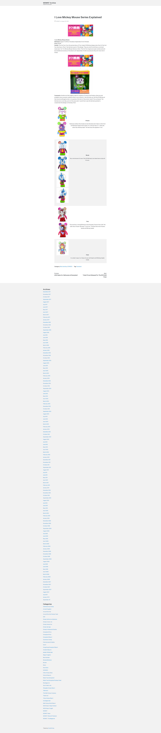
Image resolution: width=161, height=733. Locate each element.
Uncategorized (46, 700)
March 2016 (46, 345)
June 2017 (45, 307)
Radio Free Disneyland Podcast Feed (52, 680)
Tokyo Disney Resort (48, 698)
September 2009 (47, 528)
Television (45, 690)
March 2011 (46, 482)
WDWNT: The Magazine (49, 718)
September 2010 (47, 498)
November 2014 (47, 383)
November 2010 (47, 492)
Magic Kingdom (47, 655)
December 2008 (47, 551)
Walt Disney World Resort (49, 703)
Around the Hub (47, 611)
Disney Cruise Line (47, 621)
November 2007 (47, 584)
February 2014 (46, 403)
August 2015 (46, 363)
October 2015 (46, 358)
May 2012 (45, 447)
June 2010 (45, 505)
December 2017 (47, 291)
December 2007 (47, 582)
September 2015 (47, 360)
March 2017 (46, 314)
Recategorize (46, 683)
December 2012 (47, 431)
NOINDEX (69, 266)
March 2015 (46, 373)
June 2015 (45, 365)
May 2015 (45, 368)
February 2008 (46, 576)
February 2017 (46, 317)
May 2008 (45, 569)
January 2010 (46, 518)
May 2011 (45, 477)
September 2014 (47, 388)
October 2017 (46, 296)
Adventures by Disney (48, 606)
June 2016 (45, 337)
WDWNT (58, 21)
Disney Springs (47, 627)
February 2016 (46, 347)
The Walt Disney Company (49, 693)
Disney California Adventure (50, 619)
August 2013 (46, 414)
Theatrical (45, 695)
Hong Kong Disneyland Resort (50, 647)
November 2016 (47, 324)
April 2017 (45, 312)
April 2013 (45, 421)
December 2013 (47, 406)
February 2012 (46, 454)
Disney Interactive (47, 624)
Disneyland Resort (47, 637)
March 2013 (46, 424)
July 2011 (45, 472)
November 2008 (47, 554)
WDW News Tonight (48, 708)
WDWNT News (46, 713)
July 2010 (45, 503)
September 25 (46, 599)
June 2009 (45, 536)
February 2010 (46, 515)
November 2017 (47, 294)
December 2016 (47, 322)
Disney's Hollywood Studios (50, 629)
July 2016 (45, 335)
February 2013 (46, 426)
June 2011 (45, 475)
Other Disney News (47, 672)
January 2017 (46, 319)
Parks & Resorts (47, 675)
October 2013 (46, 408)
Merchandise (63, 266)
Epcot (44, 644)
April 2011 (45, 480)
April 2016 (45, 342)
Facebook (79, 266)
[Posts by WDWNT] (55, 21)
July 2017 (45, 304)
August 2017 (46, 302)
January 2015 (46, 378)
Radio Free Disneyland (48, 677)
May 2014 (45, 396)
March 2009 (46, 543)
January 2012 (46, 457)
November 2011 (46, 462)
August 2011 (46, 470)
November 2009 (47, 523)
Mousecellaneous (47, 660)
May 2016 (45, 340)
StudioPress (51, 728)
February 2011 (46, 485)
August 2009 (46, 531)
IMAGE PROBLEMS (48, 652)
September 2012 (47, 436)
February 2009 (46, 546)
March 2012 (46, 452)
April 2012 (45, 449)
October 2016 (46, 327)
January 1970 (46, 597)
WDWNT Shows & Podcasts (50, 716)
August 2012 (46, 439)
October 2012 (46, 434)
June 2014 (45, 393)
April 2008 (45, 571)
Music (44, 665)
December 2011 (46, 459)
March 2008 (46, 574)
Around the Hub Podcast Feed (50, 614)
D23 (44, 616)
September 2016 (47, 330)
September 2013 (47, 411)
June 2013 (45, 419)
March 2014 (46, 401)
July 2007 (45, 594)
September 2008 (47, 559)
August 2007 (46, 592)
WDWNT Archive (49, 3)
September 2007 (47, 589)
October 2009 (46, 526)
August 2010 (46, 500)
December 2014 (47, 380)
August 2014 (46, 391)
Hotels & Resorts (47, 649)
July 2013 (45, 416)
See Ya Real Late (47, 685)
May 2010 (45, 508)
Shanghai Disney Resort (49, 688)
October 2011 (46, 464)
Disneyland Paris (47, 632)
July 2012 (45, 442)
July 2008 (45, 564)
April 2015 (45, 370)
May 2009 (45, 538)
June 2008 (45, 566)
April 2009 (45, 541)
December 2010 (47, 490)
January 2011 (46, 487)
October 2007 (46, 587)
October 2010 (46, 495)
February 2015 (46, 375)
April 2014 (45, 398)
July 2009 (45, 533)
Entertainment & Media (49, 642)
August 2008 (46, 561)
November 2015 (47, 355)
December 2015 (47, 352)
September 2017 (47, 299)
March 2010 (46, 513)
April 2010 (45, 510)
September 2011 (47, 467)
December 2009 (47, 520)
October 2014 (46, 386)
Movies (45, 662)
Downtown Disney (47, 639)
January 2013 (46, 429)
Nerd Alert (45, 667)
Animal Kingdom (47, 609)
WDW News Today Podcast (49, 705)
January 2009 (46, 548)
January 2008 (46, 579)
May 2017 (45, 309)
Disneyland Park (47, 634)
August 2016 (46, 332)
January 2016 (46, 350)
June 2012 (45, 444)
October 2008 (46, 556)
